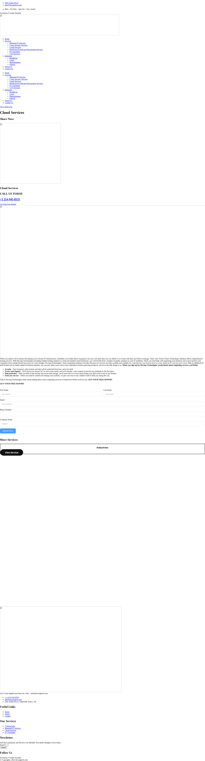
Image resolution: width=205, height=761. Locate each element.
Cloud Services (15, 47)
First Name (4, 390)
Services (8, 41)
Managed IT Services (17, 43)
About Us (8, 67)
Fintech (12, 64)
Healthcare (13, 58)
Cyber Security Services (18, 45)
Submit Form (7, 431)
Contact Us (9, 69)
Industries (8, 56)
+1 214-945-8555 (10, 199)
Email (2, 400)
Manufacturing (15, 62)
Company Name (6, 420)
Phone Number (5, 410)
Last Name (107, 390)
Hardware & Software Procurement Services (26, 50)
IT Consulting (14, 52)
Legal (11, 60)
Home (7, 39)
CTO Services (14, 54)
